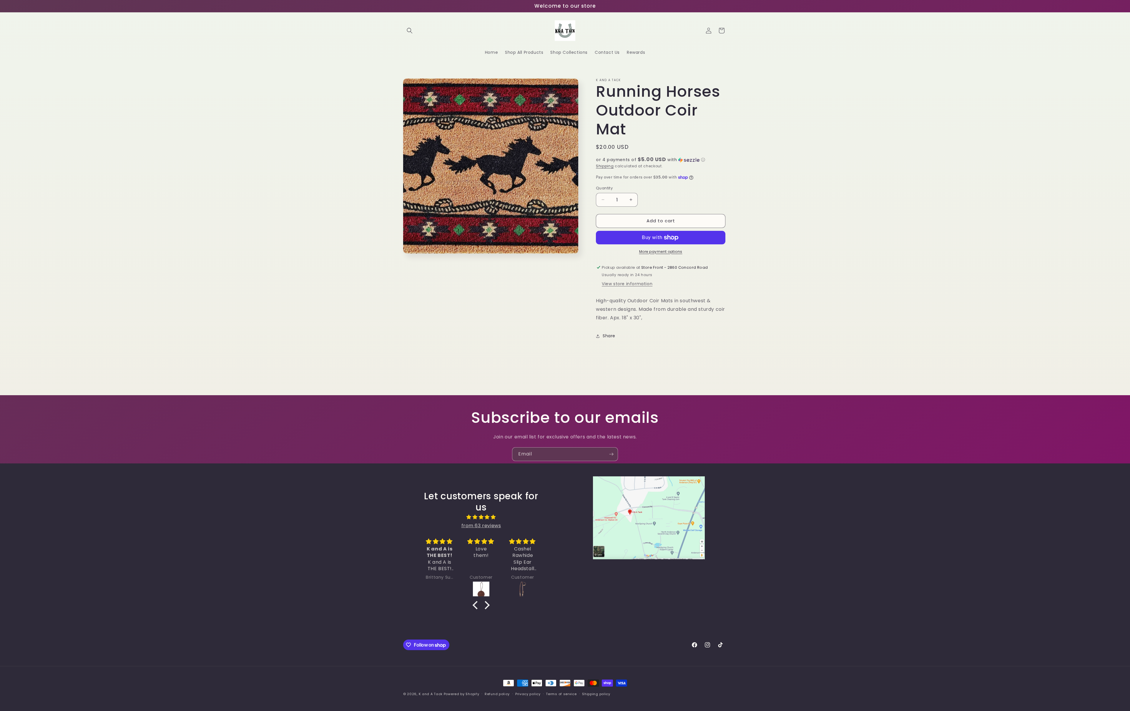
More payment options (660, 251)
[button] (409, 30)
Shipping (605, 165)
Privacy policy (528, 694)
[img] (481, 517)
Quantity (604, 188)
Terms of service (561, 694)
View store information (627, 284)
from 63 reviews (481, 525)
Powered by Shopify (461, 694)
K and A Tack (431, 694)
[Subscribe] (611, 454)
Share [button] (609, 336)
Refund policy (497, 694)
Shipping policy (596, 694)
